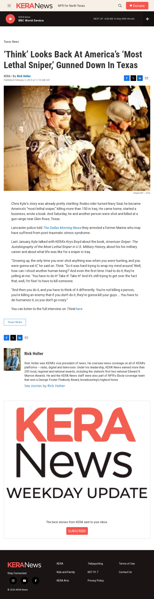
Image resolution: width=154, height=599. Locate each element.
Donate (139, 6)
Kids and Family (66, 572)
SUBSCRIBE (77, 531)
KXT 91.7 (93, 572)
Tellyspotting (95, 563)
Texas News (11, 41)
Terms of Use (127, 563)
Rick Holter (24, 76)
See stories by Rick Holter (44, 385)
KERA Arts (63, 580)
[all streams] (148, 18)
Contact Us (125, 572)
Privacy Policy (96, 580)
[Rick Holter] (12, 359)
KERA (60, 563)
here (79, 309)
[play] (10, 19)
